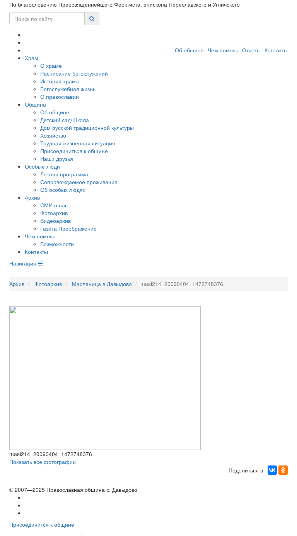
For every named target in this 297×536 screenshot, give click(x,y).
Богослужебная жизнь (68, 89)
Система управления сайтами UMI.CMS (127, 532)
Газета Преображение (68, 228)
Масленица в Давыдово (102, 284)
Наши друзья (56, 158)
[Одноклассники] (283, 470)
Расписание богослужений (74, 73)
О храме (51, 65)
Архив (32, 197)
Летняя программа (64, 174)
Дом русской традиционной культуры (87, 127)
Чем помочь (223, 50)
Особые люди (42, 166)
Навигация (23, 263)
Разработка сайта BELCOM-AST (44, 532)
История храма (59, 81)
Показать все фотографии (42, 461)
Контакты (276, 50)
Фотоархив (54, 213)
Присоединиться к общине (74, 151)
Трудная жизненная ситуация (77, 143)
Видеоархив (55, 220)
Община (35, 104)
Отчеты (251, 50)
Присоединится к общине (41, 524)
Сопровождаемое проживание (79, 182)
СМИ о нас (54, 205)
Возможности (57, 244)
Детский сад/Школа (64, 120)
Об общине (189, 50)
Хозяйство (53, 135)
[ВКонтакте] (272, 470)
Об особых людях (62, 189)
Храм (31, 58)
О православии (59, 96)
